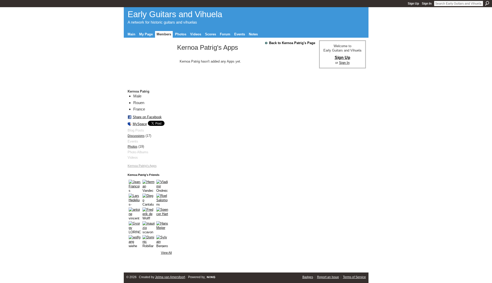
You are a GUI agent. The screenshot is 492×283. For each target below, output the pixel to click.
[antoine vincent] (135, 213)
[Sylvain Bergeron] (162, 241)
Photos (132, 146)
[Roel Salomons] (162, 200)
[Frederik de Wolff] (148, 213)
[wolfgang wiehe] (135, 241)
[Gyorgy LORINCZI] (135, 227)
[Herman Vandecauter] (148, 186)
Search (487, 3)
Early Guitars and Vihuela (175, 14)
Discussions (136, 136)
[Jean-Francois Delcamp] (135, 186)
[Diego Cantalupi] (148, 200)
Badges (307, 277)
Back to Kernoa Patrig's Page (292, 43)
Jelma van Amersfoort (170, 277)
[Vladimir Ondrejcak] (162, 186)
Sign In (427, 3)
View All (166, 253)
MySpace (140, 124)
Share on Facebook (147, 117)
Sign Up (413, 3)
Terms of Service (354, 277)
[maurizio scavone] (148, 227)
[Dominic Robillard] (148, 241)
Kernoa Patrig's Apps (142, 166)
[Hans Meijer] (162, 227)
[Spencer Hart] (162, 213)
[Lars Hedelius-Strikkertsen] (135, 200)
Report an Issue (328, 277)
